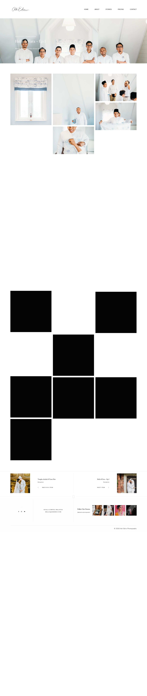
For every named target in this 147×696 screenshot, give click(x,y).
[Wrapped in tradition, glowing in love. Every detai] (120, 510)
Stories (108, 9)
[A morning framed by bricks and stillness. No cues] (131, 510)
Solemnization (31, 36)
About (97, 9)
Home (86, 9)
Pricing (121, 9)
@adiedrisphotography (83, 512)
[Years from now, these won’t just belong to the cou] (97, 510)
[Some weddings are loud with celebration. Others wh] (109, 510)
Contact (133, 9)
